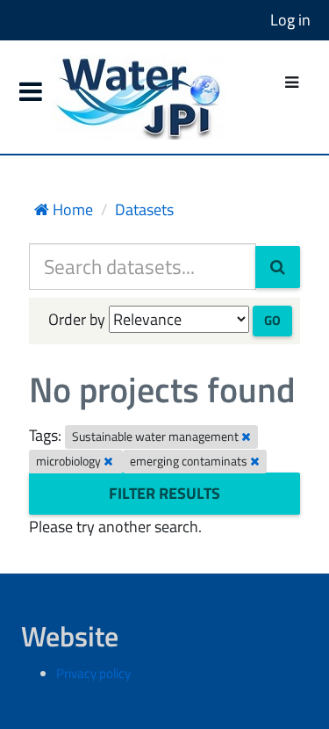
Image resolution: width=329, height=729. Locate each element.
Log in (290, 20)
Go (272, 320)
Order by (76, 319)
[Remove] (246, 436)
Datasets (144, 209)
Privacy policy (93, 673)
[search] (277, 267)
